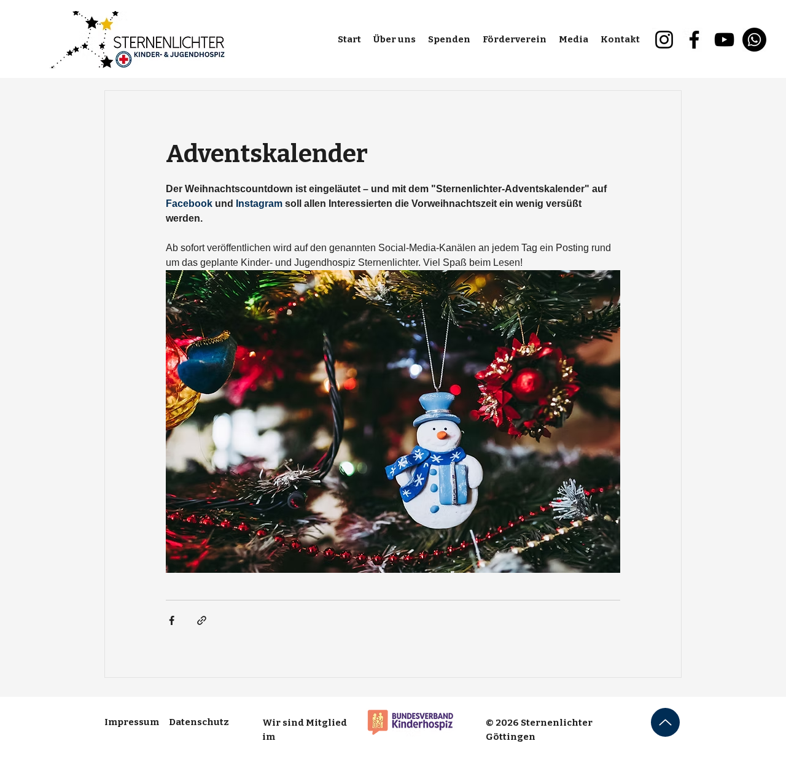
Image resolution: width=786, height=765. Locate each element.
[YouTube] (724, 40)
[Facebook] (694, 40)
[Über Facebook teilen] (171, 620)
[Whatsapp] (754, 40)
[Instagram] (664, 40)
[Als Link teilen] (202, 620)
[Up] (665, 722)
